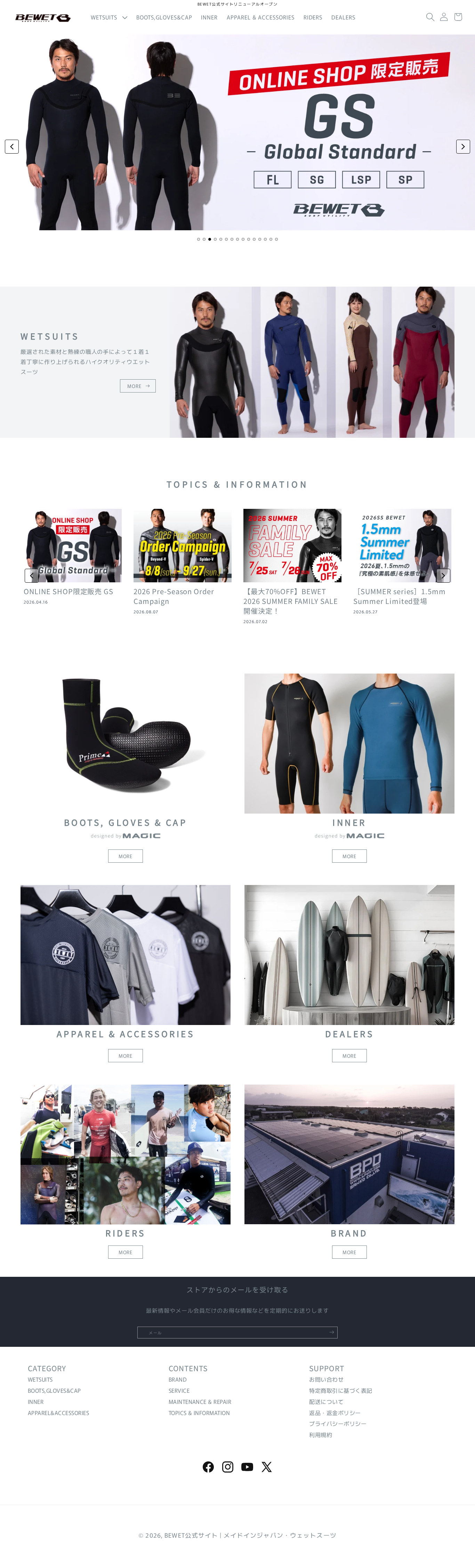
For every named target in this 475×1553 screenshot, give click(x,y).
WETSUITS (40, 1379)
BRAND (178, 1379)
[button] (109, 17)
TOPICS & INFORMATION (199, 1412)
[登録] (331, 1332)
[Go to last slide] (32, 576)
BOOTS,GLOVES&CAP (54, 1390)
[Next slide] (463, 147)
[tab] (198, 239)
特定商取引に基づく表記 (340, 1390)
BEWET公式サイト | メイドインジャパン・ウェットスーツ (250, 1535)
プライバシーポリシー (338, 1424)
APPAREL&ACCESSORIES (58, 1412)
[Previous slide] (12, 147)
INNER (35, 1401)
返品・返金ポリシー (335, 1412)
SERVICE (179, 1390)
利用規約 (320, 1434)
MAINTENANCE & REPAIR (200, 1401)
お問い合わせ (326, 1379)
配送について (326, 1401)
